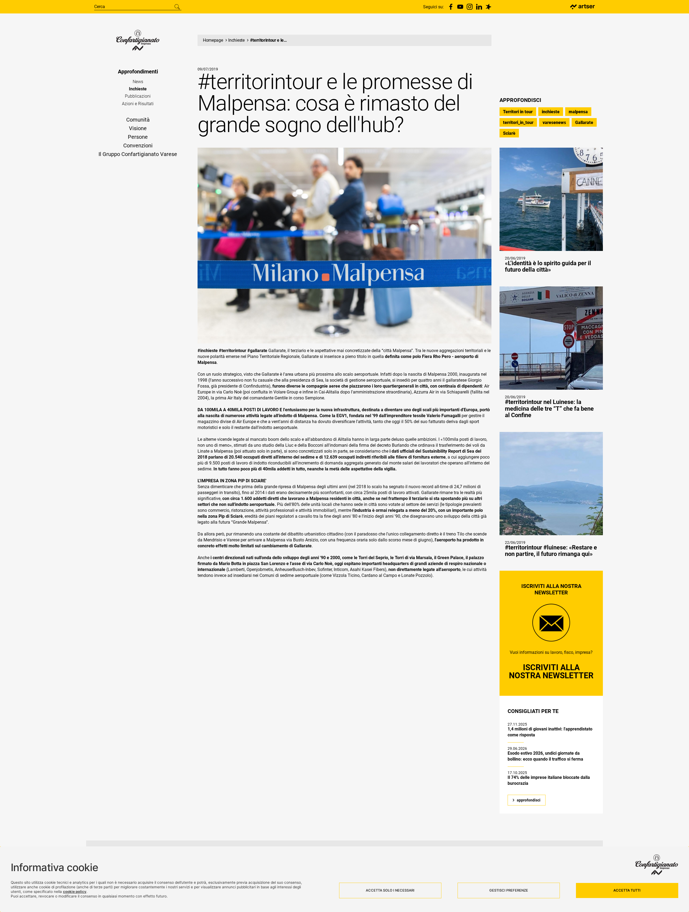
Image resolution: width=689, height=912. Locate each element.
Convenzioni (138, 145)
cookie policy (74, 891)
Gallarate (584, 122)
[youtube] (460, 7)
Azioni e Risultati (138, 103)
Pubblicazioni (138, 96)
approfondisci (528, 800)
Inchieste (138, 88)
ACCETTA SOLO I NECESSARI (390, 890)
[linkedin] (479, 7)
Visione (138, 128)
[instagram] (470, 7)
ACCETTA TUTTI (627, 890)
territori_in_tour (518, 122)
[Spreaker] (488, 7)
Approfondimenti (138, 71)
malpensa (578, 111)
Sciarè (509, 133)
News (138, 81)
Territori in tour (518, 111)
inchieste (551, 111)
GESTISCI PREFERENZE (508, 890)
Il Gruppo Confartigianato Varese (138, 154)
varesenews (554, 122)
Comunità (138, 119)
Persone (138, 137)
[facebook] (451, 7)
